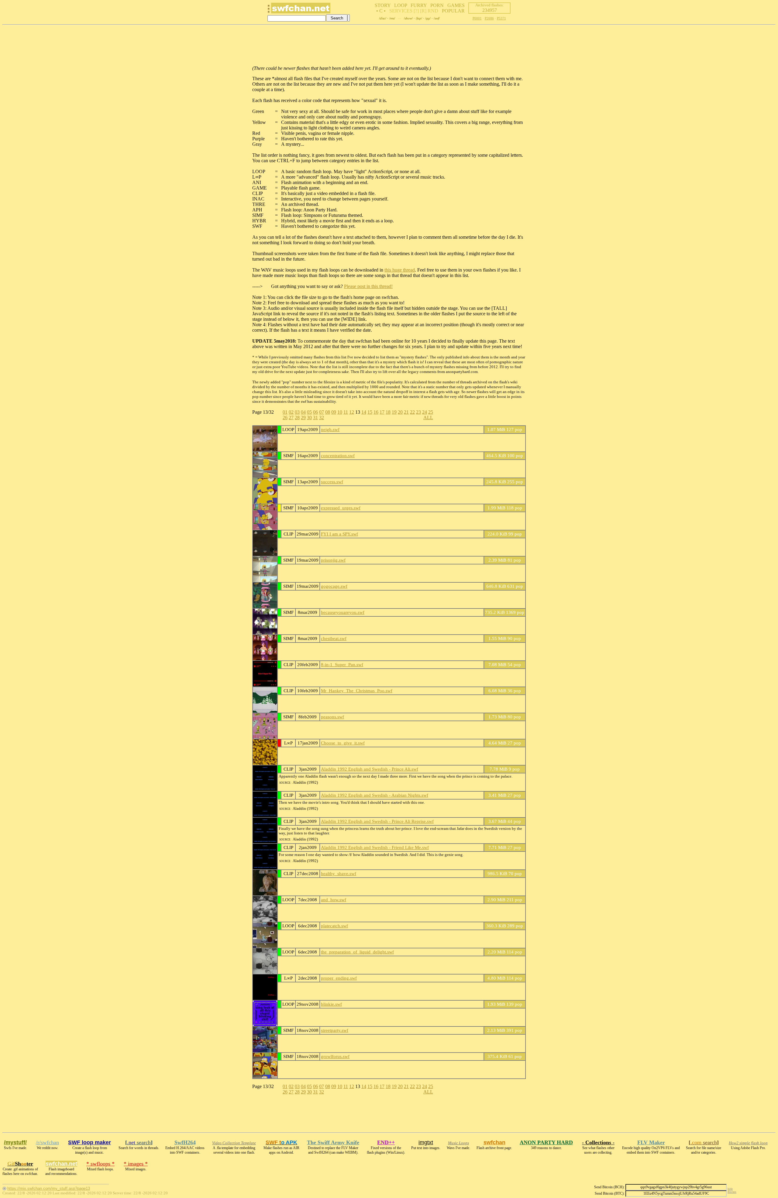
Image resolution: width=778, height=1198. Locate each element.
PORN (437, 5)
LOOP (400, 5)
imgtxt (425, 1142)
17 (382, 412)
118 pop (514, 507)
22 (412, 412)
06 (315, 412)
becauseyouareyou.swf (342, 612)
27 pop (514, 742)
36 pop (514, 690)
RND (433, 10)
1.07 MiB (496, 429)
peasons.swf (332, 716)
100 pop (515, 455)
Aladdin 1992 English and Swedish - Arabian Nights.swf (374, 795)
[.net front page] (268, 10)
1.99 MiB (496, 507)
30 (309, 417)
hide (730, 1188)
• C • (381, 10)
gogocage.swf (334, 586)
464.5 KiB (496, 455)
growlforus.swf (335, 1056)
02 (291, 412)
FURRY (419, 5)
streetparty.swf (334, 1030)
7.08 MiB (497, 664)
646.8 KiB (496, 586)
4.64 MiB (497, 742)
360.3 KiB (496, 925)
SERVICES (400, 10)
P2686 (489, 18)
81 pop (514, 560)
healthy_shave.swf (338, 873)
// (382, 18)
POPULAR (453, 10)
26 (285, 417)
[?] (416, 10)
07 (321, 412)
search (139, 1142)
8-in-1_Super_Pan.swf (342, 664)
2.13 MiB (496, 1030)
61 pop (515, 1056)
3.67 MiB (497, 821)
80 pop (514, 716)
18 (388, 412)
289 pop (515, 925)
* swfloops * (100, 1164)
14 (363, 412)
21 (406, 412)
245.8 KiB (496, 481)
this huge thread (399, 269)
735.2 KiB (495, 612)
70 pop (515, 873)
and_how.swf (333, 899)
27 (291, 417)
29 (303, 417)
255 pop (515, 481)
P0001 (477, 18)
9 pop (514, 769)
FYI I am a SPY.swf (339, 533)
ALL (428, 417)
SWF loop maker (89, 1142)
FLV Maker (651, 1142)
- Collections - (598, 1142)
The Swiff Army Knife (333, 1142)
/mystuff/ (15, 1142)
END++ (386, 1142)
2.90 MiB (496, 899)
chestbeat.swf (333, 638)
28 (297, 417)
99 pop (515, 533)
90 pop (514, 638)
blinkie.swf (331, 1004)
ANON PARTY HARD (546, 1142)
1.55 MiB (497, 638)
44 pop (514, 821)
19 (394, 412)
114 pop (514, 951)
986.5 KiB (497, 873)
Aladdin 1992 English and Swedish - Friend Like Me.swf (375, 847)
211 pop (514, 899)
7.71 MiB (497, 847)
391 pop (514, 1030)
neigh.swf (330, 429)
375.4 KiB (497, 1056)
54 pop (514, 664)
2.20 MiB (496, 951)
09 (333, 412)
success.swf (332, 481)
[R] (423, 10)
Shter (20, 1164)
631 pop (515, 586)
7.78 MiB (499, 769)
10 (339, 412)
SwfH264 (185, 1142)
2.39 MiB (497, 560)
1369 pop (515, 612)
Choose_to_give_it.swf (343, 742)
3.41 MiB (497, 795)
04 (303, 412)
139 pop (514, 1004)
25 (430, 412)
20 (400, 412)
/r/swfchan (47, 1142)
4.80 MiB (496, 978)
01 (285, 412)
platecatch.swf (334, 925)
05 (309, 412)
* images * (136, 1164)
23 (418, 412)
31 (315, 417)
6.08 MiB (497, 690)
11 (345, 412)
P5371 (501, 18)
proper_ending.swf (339, 978)
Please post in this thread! (368, 286)
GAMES (456, 5)
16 (376, 412)
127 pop (514, 429)
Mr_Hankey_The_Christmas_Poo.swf (356, 690)
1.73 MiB (497, 716)
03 (297, 412)
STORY (383, 5)
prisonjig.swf (333, 560)
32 (321, 417)
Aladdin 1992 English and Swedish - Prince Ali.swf (369, 769)
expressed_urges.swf (340, 507)
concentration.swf (338, 455)
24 (424, 412)
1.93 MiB (496, 1004)
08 (327, 412)
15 (369, 412)
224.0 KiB (497, 533)
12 (351, 412)
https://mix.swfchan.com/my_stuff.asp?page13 (48, 1188)
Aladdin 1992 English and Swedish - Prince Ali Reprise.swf (377, 821)
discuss (732, 1191)
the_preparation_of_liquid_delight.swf (357, 951)
